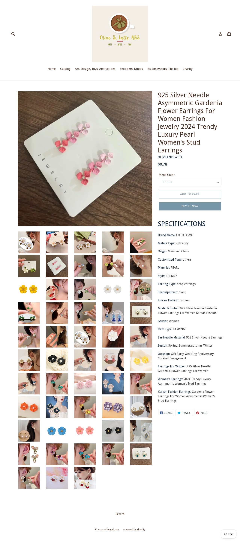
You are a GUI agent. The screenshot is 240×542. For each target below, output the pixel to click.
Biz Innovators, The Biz (162, 69)
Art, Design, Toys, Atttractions (95, 69)
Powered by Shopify (134, 529)
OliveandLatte (111, 529)
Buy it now (190, 206)
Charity (188, 69)
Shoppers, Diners (131, 69)
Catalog (65, 69)
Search (120, 514)
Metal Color (167, 175)
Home (52, 69)
